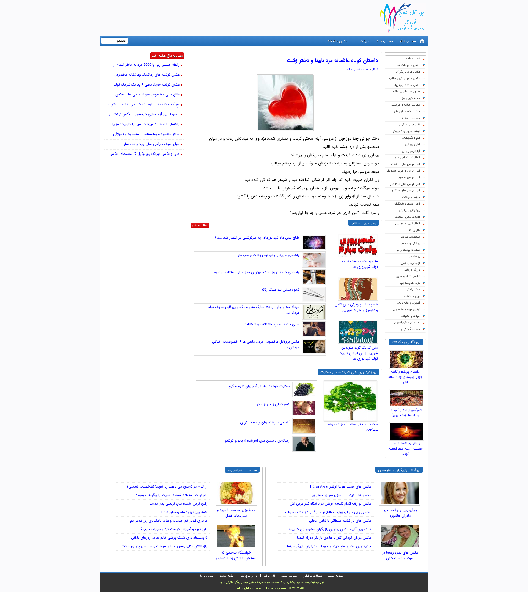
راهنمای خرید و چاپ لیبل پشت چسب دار (268, 255)
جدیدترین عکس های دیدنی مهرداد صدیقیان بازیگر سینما (329, 546)
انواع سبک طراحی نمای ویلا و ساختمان (151, 144)
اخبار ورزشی (412, 144)
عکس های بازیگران (408, 72)
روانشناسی (414, 256)
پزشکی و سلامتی (410, 243)
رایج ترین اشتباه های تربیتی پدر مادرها (178, 503)
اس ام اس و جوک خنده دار (403, 171)
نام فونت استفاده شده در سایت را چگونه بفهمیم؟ (171, 495)
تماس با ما (206, 576)
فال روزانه (414, 230)
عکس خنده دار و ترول (407, 85)
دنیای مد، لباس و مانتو (406, 91)
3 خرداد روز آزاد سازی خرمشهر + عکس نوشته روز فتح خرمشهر (143, 114)
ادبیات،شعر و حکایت (407, 217)
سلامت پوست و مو (408, 250)
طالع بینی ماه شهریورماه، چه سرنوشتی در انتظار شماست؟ (257, 238)
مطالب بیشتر (200, 225)
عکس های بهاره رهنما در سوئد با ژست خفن (400, 555)
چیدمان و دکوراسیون (407, 322)
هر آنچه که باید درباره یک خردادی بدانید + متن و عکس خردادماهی (144, 105)
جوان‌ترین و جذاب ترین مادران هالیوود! (399, 513)
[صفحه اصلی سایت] (422, 40)
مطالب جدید (289, 576)
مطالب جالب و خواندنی (405, 105)
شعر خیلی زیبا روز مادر (273, 404)
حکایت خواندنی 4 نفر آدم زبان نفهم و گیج (259, 386)
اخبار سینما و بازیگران (407, 204)
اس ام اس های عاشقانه (405, 164)
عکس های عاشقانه (408, 65)
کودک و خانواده (411, 316)
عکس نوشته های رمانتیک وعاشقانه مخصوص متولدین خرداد (147, 75)
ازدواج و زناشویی (410, 263)
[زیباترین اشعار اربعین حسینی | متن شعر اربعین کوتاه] (407, 430)
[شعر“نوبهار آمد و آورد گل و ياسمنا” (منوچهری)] (407, 396)
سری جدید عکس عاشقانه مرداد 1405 (272, 324)
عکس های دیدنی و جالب (404, 78)
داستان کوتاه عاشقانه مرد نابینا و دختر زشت (332, 60)
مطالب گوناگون (411, 329)
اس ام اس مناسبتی (408, 177)
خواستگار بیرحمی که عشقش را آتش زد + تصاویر (236, 555)
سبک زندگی (413, 289)
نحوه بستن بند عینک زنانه (280, 290)
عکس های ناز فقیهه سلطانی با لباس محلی (340, 521)
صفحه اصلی (335, 576)
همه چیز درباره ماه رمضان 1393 (184, 512)
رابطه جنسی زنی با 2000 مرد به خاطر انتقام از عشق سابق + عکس (146, 65)
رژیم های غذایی (410, 283)
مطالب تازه (385, 41)
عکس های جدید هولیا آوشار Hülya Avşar (340, 486)
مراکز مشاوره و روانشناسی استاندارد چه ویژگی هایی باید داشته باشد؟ (146, 134)
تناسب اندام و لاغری (408, 276)
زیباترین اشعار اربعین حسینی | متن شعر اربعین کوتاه (405, 448)
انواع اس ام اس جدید (406, 157)
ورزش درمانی (412, 270)
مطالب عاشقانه (411, 118)
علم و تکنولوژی (411, 138)
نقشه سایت (226, 576)
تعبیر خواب (413, 58)
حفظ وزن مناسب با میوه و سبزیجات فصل (236, 513)
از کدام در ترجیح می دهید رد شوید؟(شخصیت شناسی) (167, 486)
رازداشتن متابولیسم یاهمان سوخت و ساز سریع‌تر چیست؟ (164, 546)
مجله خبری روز (411, 98)
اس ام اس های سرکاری (405, 190)
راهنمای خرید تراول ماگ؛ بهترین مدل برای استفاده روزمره (256, 272)
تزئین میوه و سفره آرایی (406, 309)
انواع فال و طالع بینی (407, 223)
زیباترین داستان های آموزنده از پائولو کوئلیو (257, 441)
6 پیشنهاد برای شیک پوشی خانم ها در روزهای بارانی (169, 538)
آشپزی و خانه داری (408, 303)
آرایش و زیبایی (411, 151)
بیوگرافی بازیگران (409, 210)
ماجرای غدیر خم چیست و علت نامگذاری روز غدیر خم (168, 521)
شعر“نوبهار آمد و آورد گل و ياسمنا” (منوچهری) (405, 412)
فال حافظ (269, 576)
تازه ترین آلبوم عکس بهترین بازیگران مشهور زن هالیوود (329, 529)
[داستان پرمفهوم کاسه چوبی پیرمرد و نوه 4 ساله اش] (407, 358)
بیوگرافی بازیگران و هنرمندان (399, 470)
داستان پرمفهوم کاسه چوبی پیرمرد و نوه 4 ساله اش (405, 377)
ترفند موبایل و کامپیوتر (406, 131)
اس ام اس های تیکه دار (405, 184)
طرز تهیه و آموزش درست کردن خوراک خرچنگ (173, 529)
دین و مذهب (412, 296)
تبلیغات (365, 41)
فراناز (375, 69)
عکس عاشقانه (337, 41)
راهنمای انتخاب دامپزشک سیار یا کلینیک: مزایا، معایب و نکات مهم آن (145, 124)
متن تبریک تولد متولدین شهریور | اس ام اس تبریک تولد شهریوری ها (358, 353)
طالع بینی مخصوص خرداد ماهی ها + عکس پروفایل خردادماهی (148, 95)
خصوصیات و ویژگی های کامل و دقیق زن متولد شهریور (356, 307)
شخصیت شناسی (410, 237)
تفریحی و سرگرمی (409, 124)
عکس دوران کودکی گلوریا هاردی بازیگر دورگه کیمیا (334, 538)
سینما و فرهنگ (411, 197)
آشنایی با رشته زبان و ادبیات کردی (265, 422)
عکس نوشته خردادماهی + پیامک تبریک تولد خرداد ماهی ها (147, 85)
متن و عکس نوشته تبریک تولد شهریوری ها (359, 264)
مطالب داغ (408, 41)
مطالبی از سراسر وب (242, 470)
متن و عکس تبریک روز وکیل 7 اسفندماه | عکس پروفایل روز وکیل (144, 154)
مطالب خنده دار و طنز (407, 111)
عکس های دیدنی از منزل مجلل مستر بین (340, 495)
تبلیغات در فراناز (312, 576)
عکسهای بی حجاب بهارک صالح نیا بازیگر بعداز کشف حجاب (328, 512)
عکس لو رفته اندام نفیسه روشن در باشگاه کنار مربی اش (330, 503)
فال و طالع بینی (248, 576)
